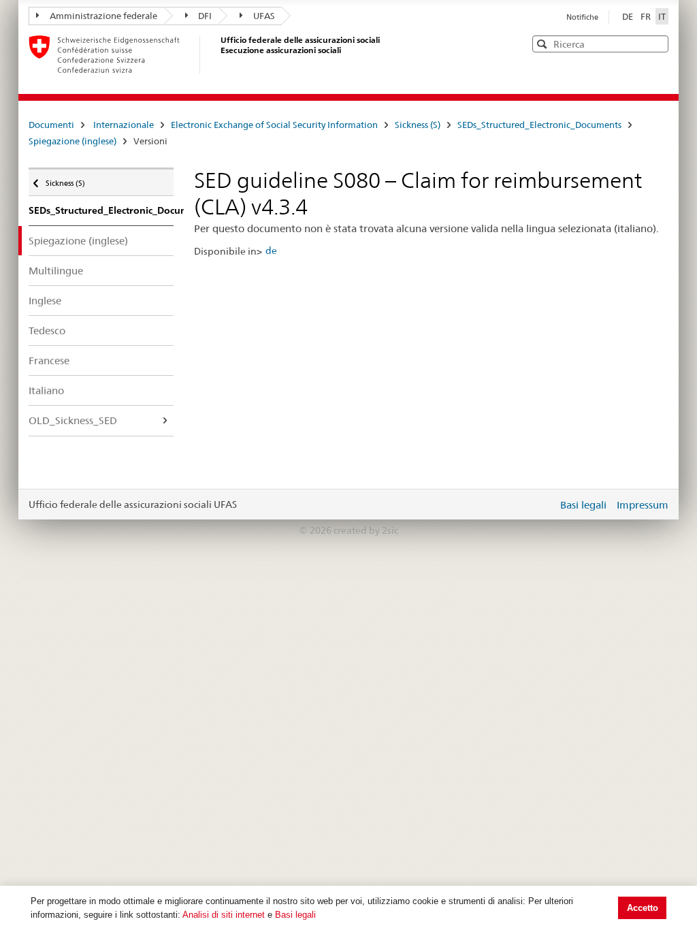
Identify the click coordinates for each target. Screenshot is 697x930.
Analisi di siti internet (223, 915)
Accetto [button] (642, 908)
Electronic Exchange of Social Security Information (274, 124)
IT (662, 16)
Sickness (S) (417, 124)
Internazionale (123, 124)
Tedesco (47, 330)
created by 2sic (366, 530)
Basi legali (295, 915)
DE (628, 16)
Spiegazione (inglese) (72, 140)
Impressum (642, 504)
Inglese (45, 300)
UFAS (264, 15)
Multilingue (56, 270)
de (271, 250)
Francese (49, 360)
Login (544, 504)
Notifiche (582, 17)
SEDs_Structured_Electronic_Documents (539, 124)
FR (647, 16)
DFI (205, 15)
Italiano (46, 390)
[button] (656, 43)
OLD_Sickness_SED (73, 420)
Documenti (51, 124)
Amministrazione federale (103, 15)
